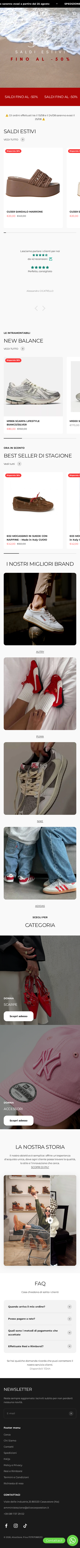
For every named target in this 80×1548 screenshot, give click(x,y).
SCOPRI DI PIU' (40, 1167)
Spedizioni (10, 1452)
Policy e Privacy (13, 1465)
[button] (37, 308)
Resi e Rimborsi (13, 1471)
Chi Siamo (10, 1440)
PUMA (40, 736)
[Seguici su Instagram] (15, 1525)
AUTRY (40, 651)
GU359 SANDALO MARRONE (25, 211)
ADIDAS (40, 905)
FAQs (7, 1458)
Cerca (7, 1434)
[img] (40, 255)
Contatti (9, 1446)
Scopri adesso (19, 1016)
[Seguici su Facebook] (6, 1525)
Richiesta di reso (13, 1483)
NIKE (40, 821)
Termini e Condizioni (16, 1477)
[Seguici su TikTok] (25, 1525)
